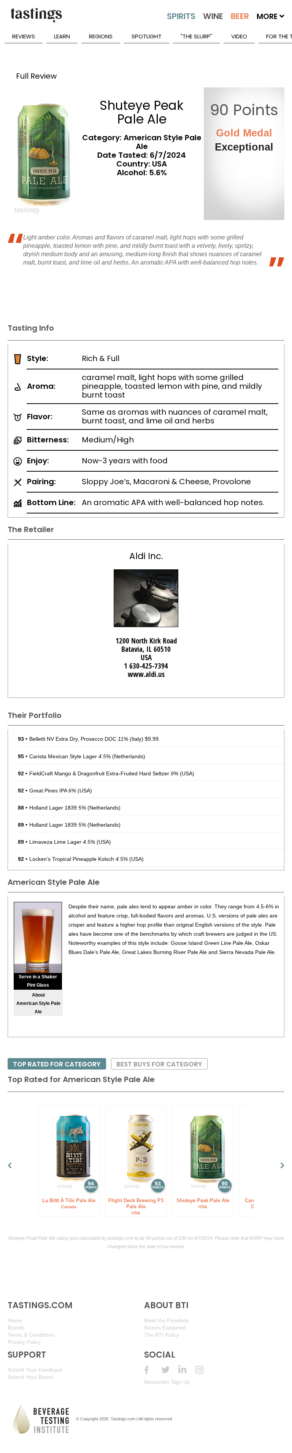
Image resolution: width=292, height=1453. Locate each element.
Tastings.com (123, 1419)
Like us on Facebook (152, 1370)
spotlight (147, 36)
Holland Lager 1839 (57, 808)
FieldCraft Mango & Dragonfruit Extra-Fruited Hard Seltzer (103, 773)
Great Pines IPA (52, 791)
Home (15, 1320)
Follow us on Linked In (186, 1370)
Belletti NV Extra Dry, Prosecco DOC (78, 739)
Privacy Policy (24, 1342)
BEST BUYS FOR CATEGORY (159, 1064)
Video (239, 36)
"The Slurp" (196, 36)
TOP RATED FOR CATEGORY (57, 1064)
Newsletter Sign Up (167, 1382)
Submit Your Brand (30, 1377)
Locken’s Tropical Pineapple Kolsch (78, 859)
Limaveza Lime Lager (62, 842)
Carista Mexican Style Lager (70, 756)
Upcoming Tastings (204, 1370)
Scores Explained (165, 1328)
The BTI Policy (161, 1335)
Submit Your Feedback (35, 1370)
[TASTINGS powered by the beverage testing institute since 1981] (36, 19)
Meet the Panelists (166, 1320)
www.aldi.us (146, 674)
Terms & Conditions (31, 1335)
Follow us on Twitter (169, 1370)
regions (101, 36)
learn (62, 36)
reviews (23, 36)
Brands (16, 1328)
